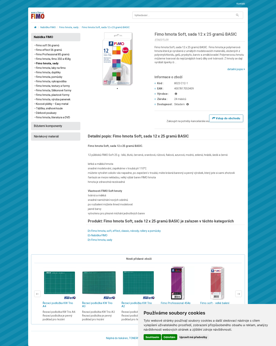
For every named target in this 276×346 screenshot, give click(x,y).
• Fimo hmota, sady (46, 63)
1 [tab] (117, 88)
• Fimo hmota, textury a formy (52, 85)
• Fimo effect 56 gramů (48, 49)
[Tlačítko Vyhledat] (237, 15)
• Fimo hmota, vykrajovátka (50, 81)
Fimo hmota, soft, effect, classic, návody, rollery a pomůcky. (126, 230)
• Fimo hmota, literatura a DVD (52, 117)
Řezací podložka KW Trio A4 (58, 304)
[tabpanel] (117, 59)
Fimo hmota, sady (68, 27)
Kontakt (241, 3)
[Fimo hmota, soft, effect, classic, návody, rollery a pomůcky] (35, 27)
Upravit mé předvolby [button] (193, 337)
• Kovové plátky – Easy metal (51, 103)
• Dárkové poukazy (46, 112)
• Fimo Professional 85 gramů (52, 54)
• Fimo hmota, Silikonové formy (53, 90)
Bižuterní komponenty (48, 126)
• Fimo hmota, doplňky (48, 72)
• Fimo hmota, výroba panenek (52, 99)
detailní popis (235, 69)
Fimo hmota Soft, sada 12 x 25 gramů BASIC (106, 27)
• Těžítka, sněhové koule (49, 108)
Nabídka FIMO (48, 27)
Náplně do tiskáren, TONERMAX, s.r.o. (128, 338)
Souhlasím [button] (152, 337)
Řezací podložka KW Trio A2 (136, 304)
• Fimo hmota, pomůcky (48, 76)
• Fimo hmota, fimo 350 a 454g (53, 58)
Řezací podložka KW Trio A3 (97, 304)
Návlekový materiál (46, 136)
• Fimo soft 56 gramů (47, 45)
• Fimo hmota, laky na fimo (50, 67)
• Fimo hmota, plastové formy (52, 94)
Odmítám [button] (169, 337)
